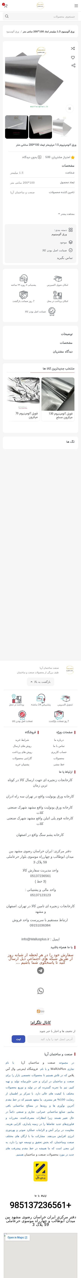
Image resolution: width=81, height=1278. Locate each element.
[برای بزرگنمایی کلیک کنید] (69, 108)
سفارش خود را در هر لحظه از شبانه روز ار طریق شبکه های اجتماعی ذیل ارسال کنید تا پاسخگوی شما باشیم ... (40, 958)
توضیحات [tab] (67, 334)
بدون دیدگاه (29, 157)
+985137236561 (40, 1206)
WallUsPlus (58, 1068)
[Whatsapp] (40, 991)
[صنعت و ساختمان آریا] (40, 1011)
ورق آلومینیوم (13, 31)
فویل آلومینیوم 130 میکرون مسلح (61, 415)
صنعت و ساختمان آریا (58, 1054)
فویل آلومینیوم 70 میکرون (26, 415)
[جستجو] (7, 16)
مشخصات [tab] (66, 342)
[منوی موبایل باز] (76, 6)
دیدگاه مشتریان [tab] (63, 351)
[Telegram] (40, 970)
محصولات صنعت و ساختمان (41, 1154)
